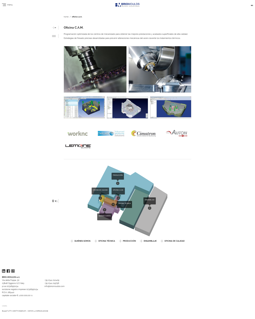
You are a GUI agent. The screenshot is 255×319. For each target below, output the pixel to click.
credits (4, 306)
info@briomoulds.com (54, 286)
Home (66, 17)
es (252, 5)
